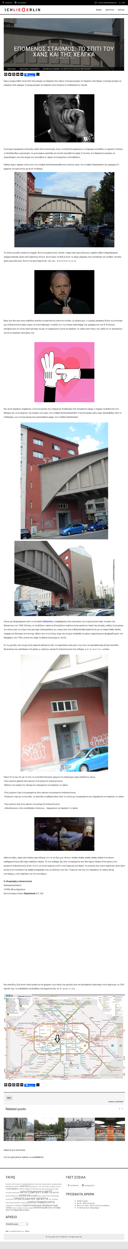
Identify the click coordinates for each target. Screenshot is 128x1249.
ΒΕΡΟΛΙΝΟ (33, 1186)
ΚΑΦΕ (56, 1189)
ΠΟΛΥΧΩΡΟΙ (9, 1199)
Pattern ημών (82, 1201)
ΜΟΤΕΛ (56, 1193)
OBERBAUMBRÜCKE (28, 1184)
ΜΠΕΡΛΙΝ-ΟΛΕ (14, 1196)
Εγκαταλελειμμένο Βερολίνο (46, 1189)
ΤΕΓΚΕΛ (9, 1208)
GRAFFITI (19, 1184)
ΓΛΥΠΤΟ (58, 1186)
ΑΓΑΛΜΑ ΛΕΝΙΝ (57, 1184)
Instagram (22, 3)
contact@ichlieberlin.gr (107, 3)
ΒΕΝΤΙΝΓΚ (25, 1186)
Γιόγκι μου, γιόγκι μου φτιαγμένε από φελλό (50, 1138)
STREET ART (38, 1184)
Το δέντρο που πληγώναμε (88, 1208)
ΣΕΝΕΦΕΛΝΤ (18, 1205)
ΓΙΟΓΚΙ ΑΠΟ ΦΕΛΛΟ (44, 1186)
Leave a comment (115, 1101)
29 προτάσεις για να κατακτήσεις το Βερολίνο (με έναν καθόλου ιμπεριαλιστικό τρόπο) (18, 1136)
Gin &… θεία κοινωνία (86, 1203)
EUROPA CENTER (11, 1184)
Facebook (8, 3)
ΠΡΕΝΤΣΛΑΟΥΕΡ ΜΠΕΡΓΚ (31, 1199)
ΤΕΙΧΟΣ (14, 1208)
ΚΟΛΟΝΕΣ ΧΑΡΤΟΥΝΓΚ (13, 1192)
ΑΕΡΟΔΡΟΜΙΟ (10, 1186)
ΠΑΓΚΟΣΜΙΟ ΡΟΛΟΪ (44, 1196)
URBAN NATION (47, 1184)
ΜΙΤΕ (9, 1098)
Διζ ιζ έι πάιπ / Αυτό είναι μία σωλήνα (93, 1205)
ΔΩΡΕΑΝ (27, 1189)
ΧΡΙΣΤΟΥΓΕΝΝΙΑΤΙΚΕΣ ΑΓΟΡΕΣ (18, 1210)
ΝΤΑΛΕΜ (34, 1196)
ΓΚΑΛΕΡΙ (52, 1186)
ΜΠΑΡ (7, 1196)
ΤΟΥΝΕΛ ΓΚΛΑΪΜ (28, 1208)
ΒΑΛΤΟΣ (17, 1186)
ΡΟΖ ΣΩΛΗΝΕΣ (53, 1199)
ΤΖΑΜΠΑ (19, 1208)
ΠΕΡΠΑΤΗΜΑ (55, 1196)
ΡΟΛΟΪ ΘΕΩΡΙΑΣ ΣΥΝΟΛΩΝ (18, 1203)
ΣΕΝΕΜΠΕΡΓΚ (10, 1205)
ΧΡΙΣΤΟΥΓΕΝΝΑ (54, 1208)
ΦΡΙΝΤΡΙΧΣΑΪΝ (41, 1208)
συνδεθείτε (37, 1157)
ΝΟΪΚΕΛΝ (24, 1195)
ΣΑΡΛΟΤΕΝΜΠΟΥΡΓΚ (41, 1202)
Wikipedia (47, 621)
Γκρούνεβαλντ (12, 1189)
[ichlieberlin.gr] (22, 10)
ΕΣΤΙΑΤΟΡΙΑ (34, 1189)
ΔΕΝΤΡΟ (21, 1189)
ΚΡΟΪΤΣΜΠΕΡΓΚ (32, 1192)
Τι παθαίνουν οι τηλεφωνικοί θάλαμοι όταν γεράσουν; (109, 1138)
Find (123, 3)
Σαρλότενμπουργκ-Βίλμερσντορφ (40, 1205)
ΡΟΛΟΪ (8, 1203)
